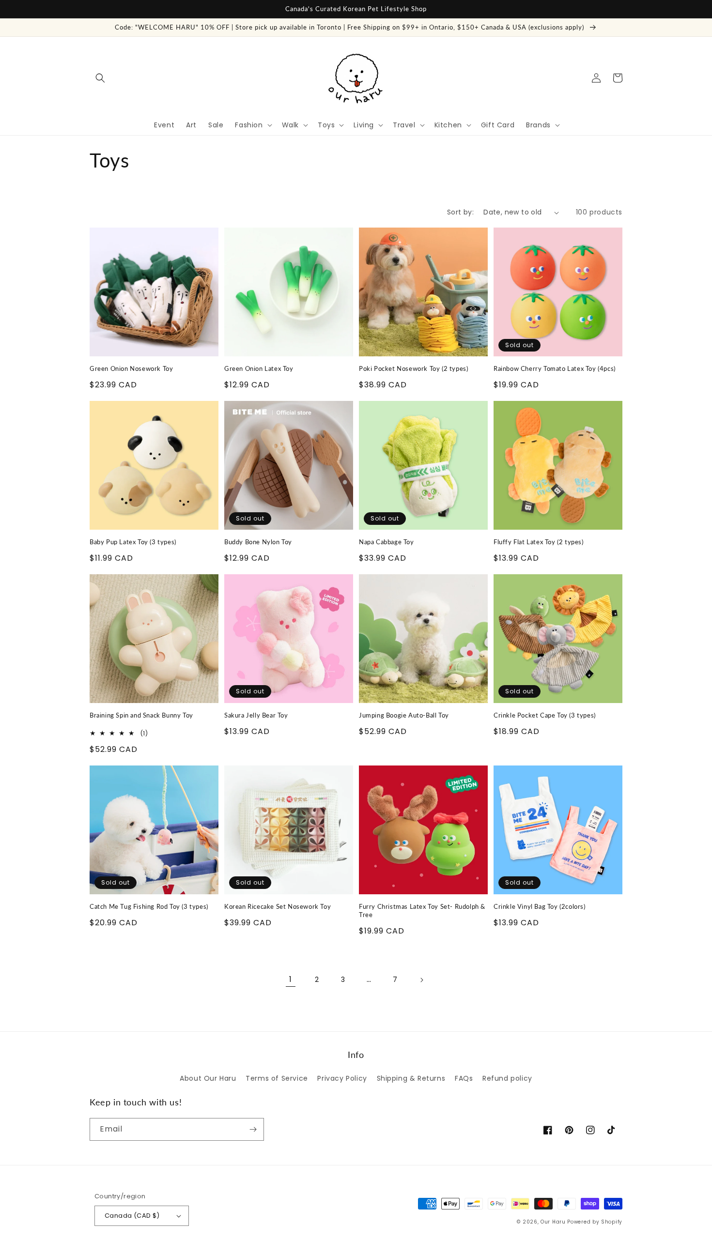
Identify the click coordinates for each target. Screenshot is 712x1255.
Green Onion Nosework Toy (131, 368)
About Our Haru (208, 1078)
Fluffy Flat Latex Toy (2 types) (539, 542)
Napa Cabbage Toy (386, 542)
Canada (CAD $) (132, 1215)
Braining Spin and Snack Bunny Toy (141, 715)
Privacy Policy (342, 1078)
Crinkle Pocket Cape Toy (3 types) (545, 715)
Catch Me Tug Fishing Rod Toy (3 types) (149, 906)
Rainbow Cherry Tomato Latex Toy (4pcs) (555, 368)
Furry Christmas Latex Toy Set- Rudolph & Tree (422, 910)
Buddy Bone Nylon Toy (258, 542)
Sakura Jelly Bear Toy (256, 715)
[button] (100, 78)
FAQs (464, 1078)
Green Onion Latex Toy (259, 368)
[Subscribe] (252, 1129)
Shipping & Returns (411, 1078)
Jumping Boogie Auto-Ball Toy (404, 715)
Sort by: (460, 212)
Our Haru (553, 1221)
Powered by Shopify (594, 1221)
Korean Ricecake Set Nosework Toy (277, 906)
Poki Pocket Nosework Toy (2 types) (413, 368)
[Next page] (421, 980)
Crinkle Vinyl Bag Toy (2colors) (540, 906)
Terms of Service (277, 1078)
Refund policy (507, 1078)
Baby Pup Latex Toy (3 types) (133, 542)
